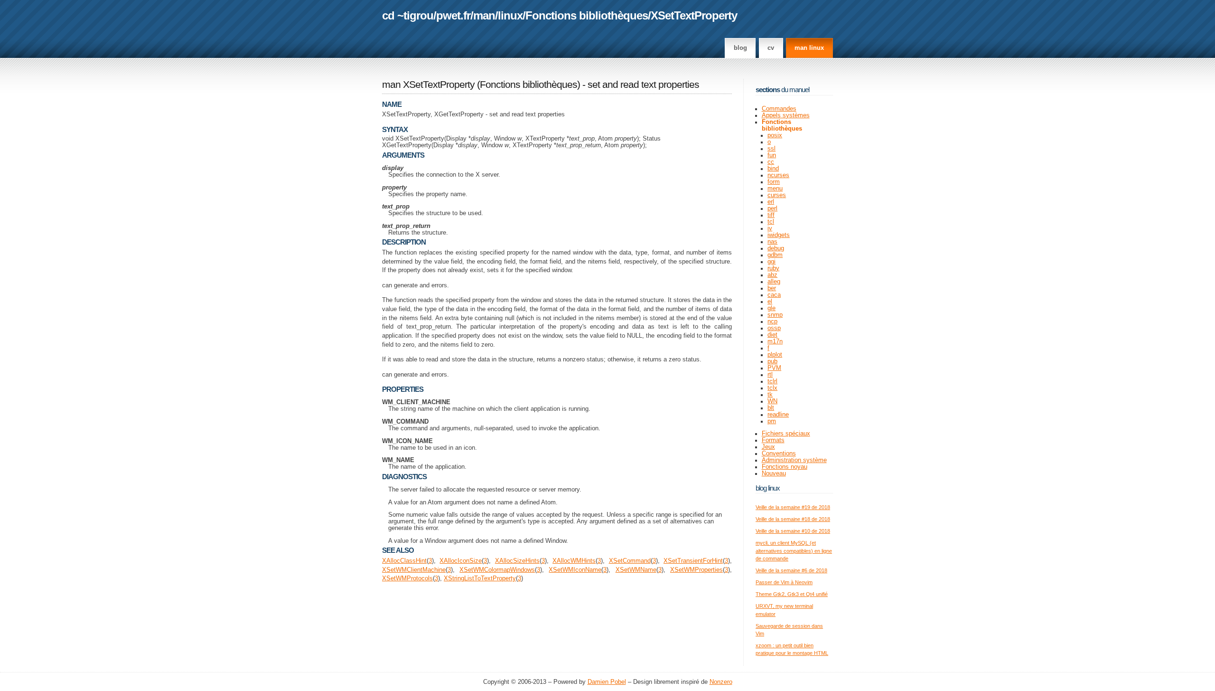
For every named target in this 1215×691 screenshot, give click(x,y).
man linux (809, 48)
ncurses (778, 175)
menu (775, 188)
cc (770, 162)
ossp (774, 328)
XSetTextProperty (694, 15)
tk (770, 394)
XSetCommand (630, 561)
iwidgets (778, 235)
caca (774, 295)
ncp (772, 321)
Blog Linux (768, 488)
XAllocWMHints (574, 561)
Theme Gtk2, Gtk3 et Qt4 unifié (792, 594)
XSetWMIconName (575, 570)
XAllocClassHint (404, 561)
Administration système (794, 460)
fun (771, 155)
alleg (773, 281)
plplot (774, 354)
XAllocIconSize (460, 561)
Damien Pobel (607, 682)
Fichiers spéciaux (786, 433)
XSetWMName (636, 570)
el (769, 301)
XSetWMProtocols (407, 578)
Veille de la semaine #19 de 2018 (793, 507)
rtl (770, 374)
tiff (771, 215)
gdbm (775, 255)
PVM (774, 368)
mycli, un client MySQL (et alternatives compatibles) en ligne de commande (794, 550)
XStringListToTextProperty (480, 578)
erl (770, 202)
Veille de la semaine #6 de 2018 (791, 570)
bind (773, 168)
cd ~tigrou (407, 15)
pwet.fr (453, 15)
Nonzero (721, 682)
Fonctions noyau (784, 467)
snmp (775, 315)
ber (771, 288)
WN (772, 401)
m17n (775, 341)
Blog (740, 48)
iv (769, 228)
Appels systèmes (786, 115)
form (773, 182)
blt (770, 408)
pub (772, 361)
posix (774, 135)
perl (772, 208)
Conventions (779, 453)
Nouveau (774, 473)
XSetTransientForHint (693, 561)
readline (778, 414)
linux (510, 15)
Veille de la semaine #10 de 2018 (793, 531)
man (484, 15)
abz (772, 275)
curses (776, 195)
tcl (770, 221)
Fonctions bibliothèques (586, 15)
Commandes (779, 108)
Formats (773, 440)
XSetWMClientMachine (414, 570)
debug (775, 248)
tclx (772, 388)
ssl (771, 148)
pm (771, 421)
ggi (771, 261)
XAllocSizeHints (517, 561)
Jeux (768, 447)
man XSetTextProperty (428, 84)
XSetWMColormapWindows (497, 570)
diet (772, 334)
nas (772, 241)
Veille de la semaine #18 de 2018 (793, 519)
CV (770, 48)
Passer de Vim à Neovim (784, 582)
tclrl (772, 381)
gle (771, 308)
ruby (773, 268)
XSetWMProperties (696, 570)
